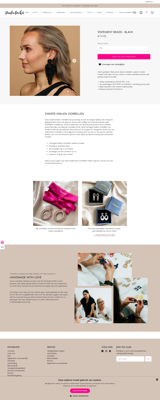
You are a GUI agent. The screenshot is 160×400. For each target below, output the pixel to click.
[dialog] (80, 388)
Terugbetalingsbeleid (16, 368)
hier (70, 132)
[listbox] (157, 379)
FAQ (9, 356)
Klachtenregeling (14, 375)
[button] (80, 396)
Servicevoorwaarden (16, 370)
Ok (148, 359)
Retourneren (12, 366)
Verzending (12, 363)
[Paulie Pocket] (15, 12)
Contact (10, 351)
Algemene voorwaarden (17, 358)
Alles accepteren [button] (80, 391)
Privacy (10, 373)
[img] (102, 351)
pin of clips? (103, 44)
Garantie (11, 361)
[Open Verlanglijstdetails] (146, 12)
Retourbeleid (52, 358)
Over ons (11, 353)
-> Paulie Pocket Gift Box (104, 235)
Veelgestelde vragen (55, 351)
